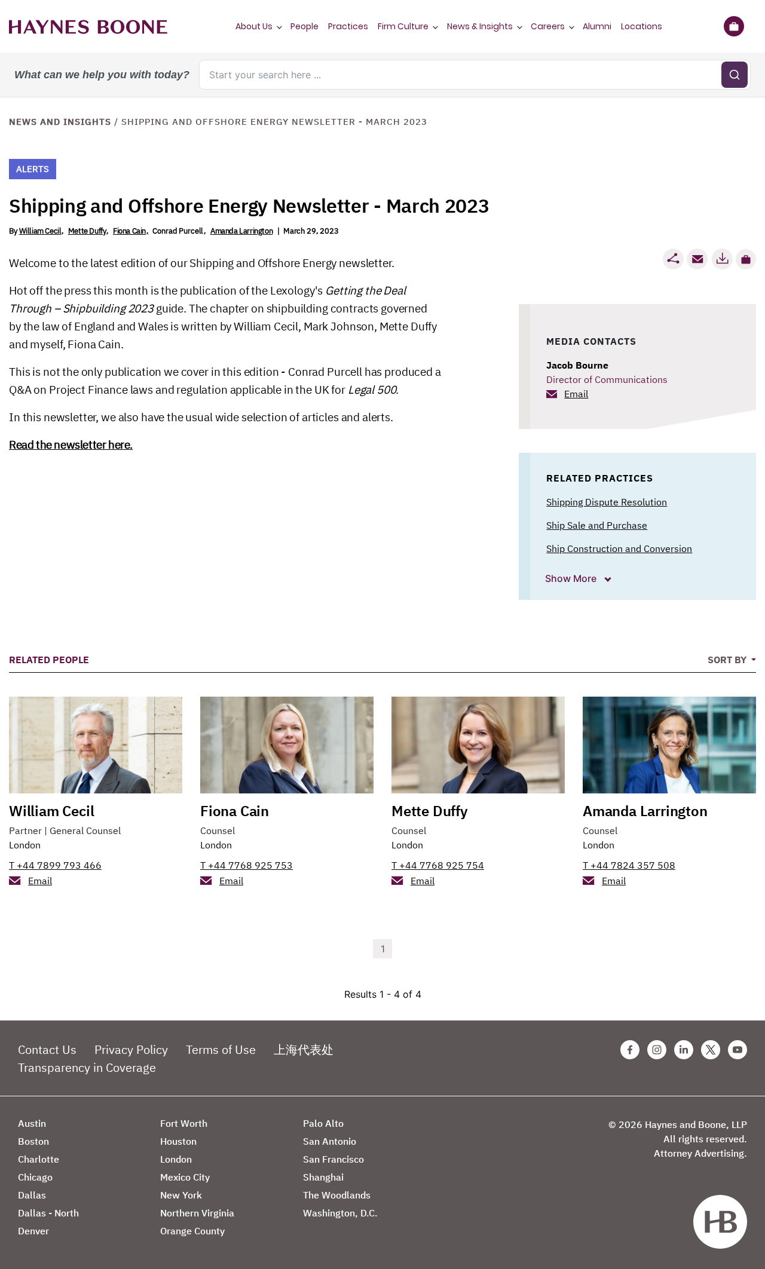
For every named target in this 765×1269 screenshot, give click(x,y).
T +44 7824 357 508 (629, 865)
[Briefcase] (733, 26)
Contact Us (47, 1049)
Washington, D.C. (340, 1213)
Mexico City (185, 1177)
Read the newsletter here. (71, 444)
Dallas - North (48, 1213)
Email (576, 394)
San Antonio (329, 1141)
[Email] (697, 259)
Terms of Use (221, 1049)
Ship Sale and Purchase (596, 525)
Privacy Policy (131, 1049)
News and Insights (60, 121)
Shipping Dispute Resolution (606, 502)
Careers (548, 26)
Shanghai (323, 1177)
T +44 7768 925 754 (437, 865)
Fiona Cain (129, 231)
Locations (641, 26)
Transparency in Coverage (87, 1067)
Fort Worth (183, 1123)
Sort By (728, 660)
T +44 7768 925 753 (246, 865)
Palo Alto (323, 1123)
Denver (33, 1231)
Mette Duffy (87, 231)
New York (181, 1195)
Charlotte (38, 1159)
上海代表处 (303, 1049)
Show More (572, 578)
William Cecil (40, 231)
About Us (254, 26)
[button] (746, 259)
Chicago (35, 1177)
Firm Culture (403, 26)
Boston (33, 1141)
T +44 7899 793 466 (55, 865)
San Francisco (333, 1159)
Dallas (32, 1195)
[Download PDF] (722, 259)
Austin (32, 1123)
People (304, 26)
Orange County (192, 1231)
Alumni (597, 26)
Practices (348, 26)
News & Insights (480, 26)
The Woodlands (337, 1195)
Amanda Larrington (241, 231)
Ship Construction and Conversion (619, 548)
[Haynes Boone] (88, 26)
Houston (178, 1141)
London (25, 845)
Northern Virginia (197, 1213)
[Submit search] (734, 75)
